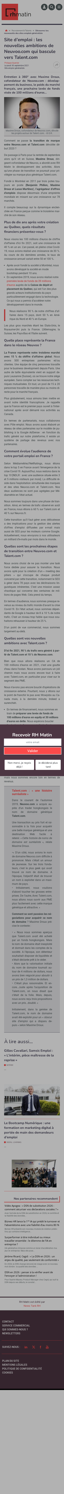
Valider (32, 751)
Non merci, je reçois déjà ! (19, 765)
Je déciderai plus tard (48, 765)
